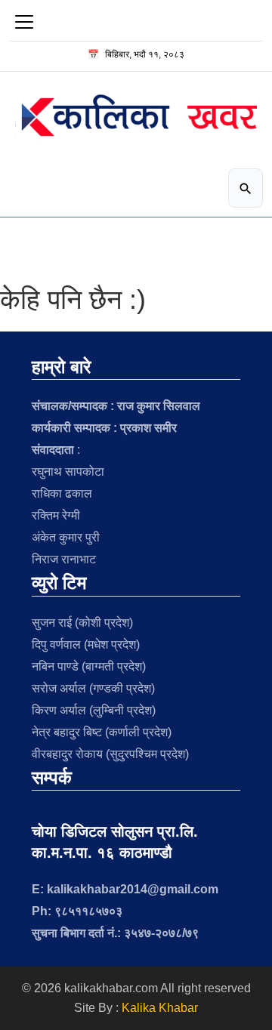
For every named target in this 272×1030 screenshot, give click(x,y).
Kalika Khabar (160, 1007)
